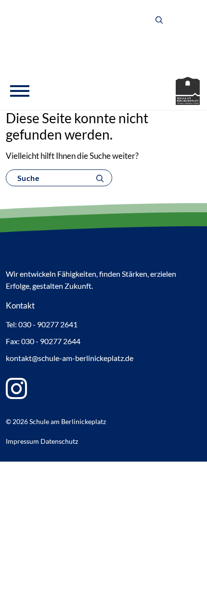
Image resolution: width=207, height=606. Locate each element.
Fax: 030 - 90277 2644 (43, 341)
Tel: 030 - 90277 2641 (42, 324)
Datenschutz (59, 441)
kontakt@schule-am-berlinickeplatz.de (69, 357)
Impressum (22, 441)
